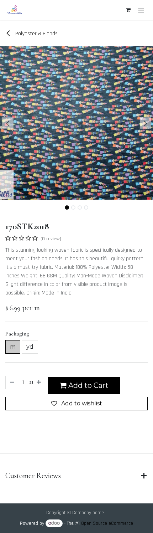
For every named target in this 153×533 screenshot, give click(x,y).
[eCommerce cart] (128, 10)
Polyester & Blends (36, 33)
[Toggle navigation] (141, 10)
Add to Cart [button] (88, 385)
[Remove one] (12, 382)
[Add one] (39, 382)
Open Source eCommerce (107, 523)
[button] (7, 123)
